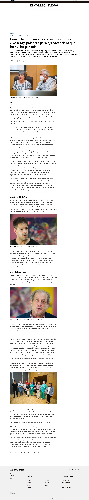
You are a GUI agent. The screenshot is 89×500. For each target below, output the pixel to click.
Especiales (29, 487)
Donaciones (20, 452)
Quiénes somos (13, 473)
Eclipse (17, 1)
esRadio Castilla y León (66, 487)
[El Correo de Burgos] (44, 5)
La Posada (47, 480)
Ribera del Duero (40, 1)
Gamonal (21, 1)
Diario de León (65, 478)
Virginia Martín (13, 102)
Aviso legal (31, 498)
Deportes (29, 482)
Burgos (30, 10)
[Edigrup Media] (13, 493)
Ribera (34, 10)
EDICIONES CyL (74, 0)
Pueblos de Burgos (27, 1)
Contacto (12, 477)
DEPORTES (45, 10)
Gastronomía (46, 1)
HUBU (25, 452)
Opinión (46, 485)
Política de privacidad (38, 498)
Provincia (29, 480)
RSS (11, 478)
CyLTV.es (63, 485)
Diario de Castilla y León (66, 480)
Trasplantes (14, 452)
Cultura (59, 10)
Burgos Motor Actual (49, 478)
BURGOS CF (39, 10)
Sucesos (57, 1)
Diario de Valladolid (66, 482)
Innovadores (47, 483)
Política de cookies (46, 498)
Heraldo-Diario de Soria (66, 483)
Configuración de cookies (55, 498)
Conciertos (34, 1)
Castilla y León (52, 10)
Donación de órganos (35, 452)
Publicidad (12, 475)
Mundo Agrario (47, 482)
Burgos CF (52, 1)
